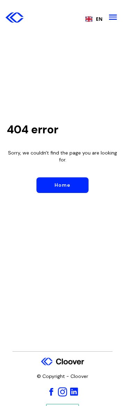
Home (62, 185)
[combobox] (92, 19)
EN (99, 19)
